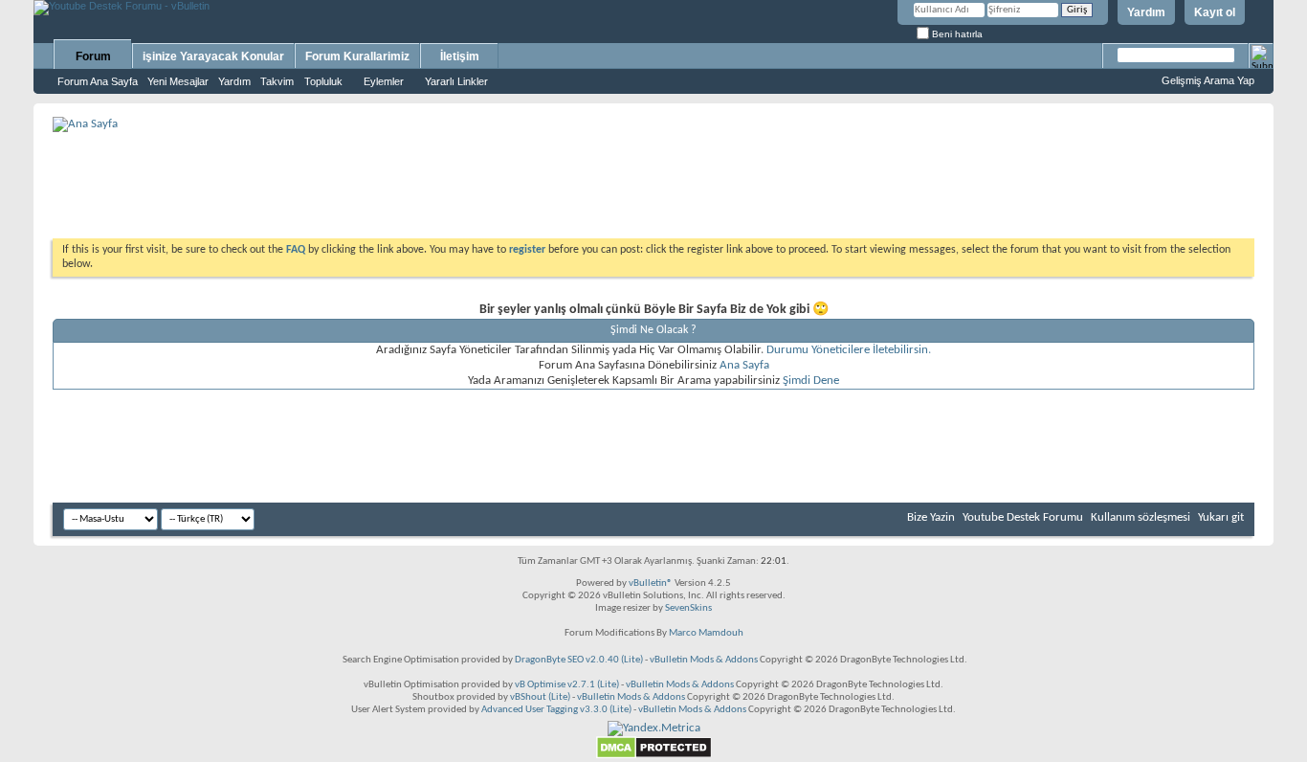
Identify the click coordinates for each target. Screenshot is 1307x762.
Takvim (277, 81)
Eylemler (384, 81)
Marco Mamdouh (706, 633)
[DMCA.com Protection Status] (654, 756)
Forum (93, 56)
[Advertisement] (653, 178)
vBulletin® (651, 583)
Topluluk (323, 81)
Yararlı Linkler (456, 81)
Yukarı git (1221, 517)
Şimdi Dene (811, 380)
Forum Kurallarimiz (357, 56)
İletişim (459, 56)
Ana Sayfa (744, 365)
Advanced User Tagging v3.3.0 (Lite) (556, 710)
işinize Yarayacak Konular (213, 56)
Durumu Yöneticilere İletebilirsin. (848, 350)
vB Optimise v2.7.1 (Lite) (567, 685)
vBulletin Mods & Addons (704, 660)
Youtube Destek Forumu (1023, 517)
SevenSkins (688, 608)
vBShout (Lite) (540, 697)
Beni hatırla (956, 34)
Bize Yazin (931, 517)
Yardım (1146, 12)
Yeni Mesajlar (178, 81)
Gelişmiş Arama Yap (1208, 80)
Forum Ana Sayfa (97, 81)
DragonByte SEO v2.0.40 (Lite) (579, 660)
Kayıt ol (1214, 12)
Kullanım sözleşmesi (1140, 517)
